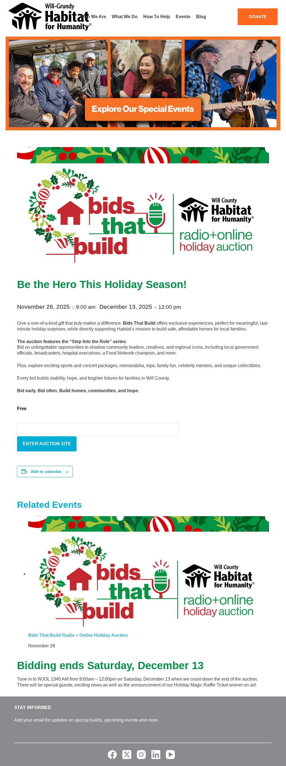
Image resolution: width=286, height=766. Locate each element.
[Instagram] (141, 754)
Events (183, 16)
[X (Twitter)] (126, 754)
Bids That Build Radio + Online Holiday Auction (78, 635)
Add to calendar (46, 471)
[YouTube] (170, 754)
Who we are (93, 16)
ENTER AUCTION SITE (47, 443)
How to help (156, 16)
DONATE (257, 16)
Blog (201, 16)
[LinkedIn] (155, 754)
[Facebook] (112, 754)
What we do (125, 16)
